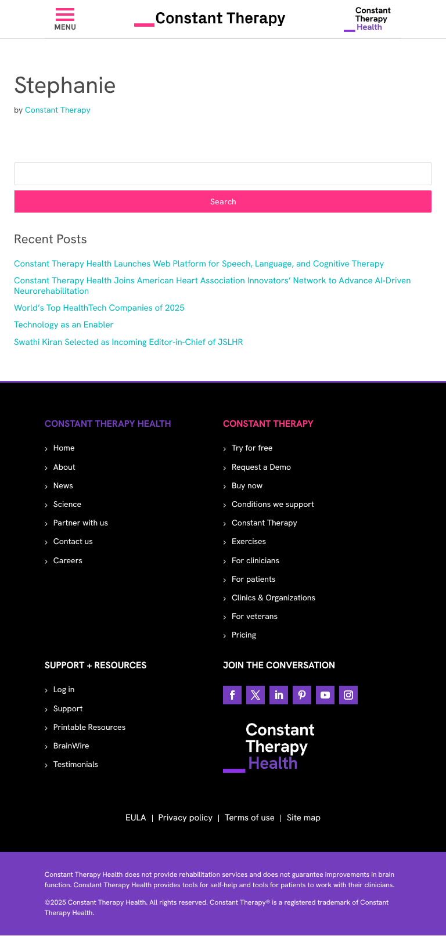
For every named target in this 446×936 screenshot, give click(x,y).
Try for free (252, 448)
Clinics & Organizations (273, 598)
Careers (67, 561)
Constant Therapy (58, 110)
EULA (135, 817)
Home (64, 448)
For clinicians (255, 561)
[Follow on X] (255, 695)
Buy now (247, 486)
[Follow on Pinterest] (302, 695)
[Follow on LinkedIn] (278, 695)
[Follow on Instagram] (348, 695)
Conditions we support (273, 504)
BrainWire (71, 746)
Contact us (73, 542)
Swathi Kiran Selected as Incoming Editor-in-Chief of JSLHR (128, 342)
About (64, 467)
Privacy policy (186, 817)
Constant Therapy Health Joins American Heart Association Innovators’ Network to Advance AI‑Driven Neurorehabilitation (212, 286)
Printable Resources (89, 727)
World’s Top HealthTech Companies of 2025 (99, 308)
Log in (64, 690)
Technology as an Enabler (64, 324)
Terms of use (250, 817)
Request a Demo (261, 467)
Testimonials (75, 764)
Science (67, 504)
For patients (253, 579)
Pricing (244, 635)
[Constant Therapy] (209, 19)
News (63, 486)
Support (68, 709)
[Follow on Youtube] (325, 695)
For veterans (255, 616)
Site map (304, 817)
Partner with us (80, 523)
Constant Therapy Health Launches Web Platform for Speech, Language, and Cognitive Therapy (199, 263)
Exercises (249, 542)
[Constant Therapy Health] (367, 19)
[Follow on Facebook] (232, 695)
